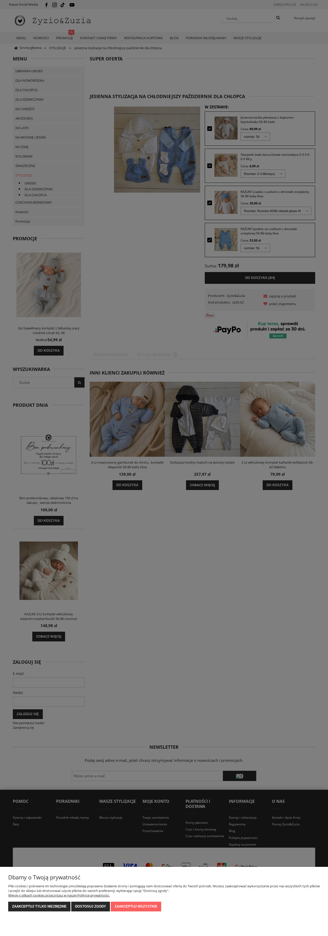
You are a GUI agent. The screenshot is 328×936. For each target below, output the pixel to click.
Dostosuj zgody (90, 906)
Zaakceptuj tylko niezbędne (39, 906)
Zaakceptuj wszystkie (136, 906)
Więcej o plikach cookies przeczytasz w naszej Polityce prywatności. (59, 895)
